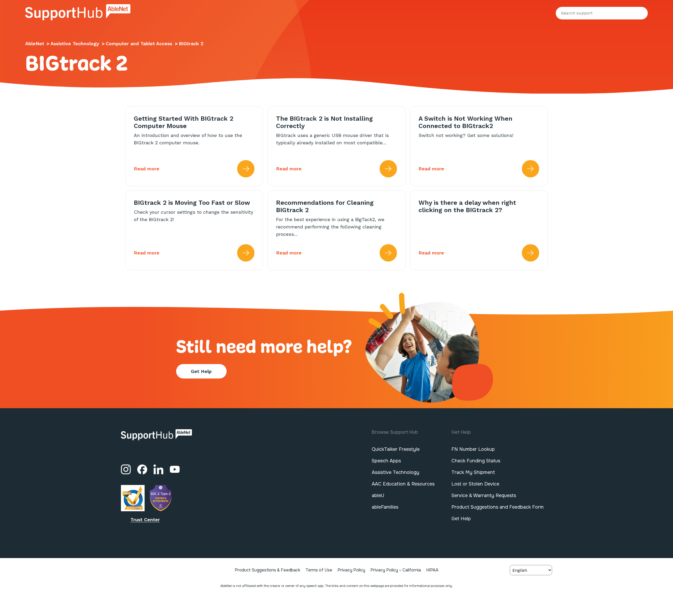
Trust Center (145, 519)
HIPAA (432, 570)
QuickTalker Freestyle (396, 449)
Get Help (201, 371)
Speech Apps (386, 461)
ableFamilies (385, 507)
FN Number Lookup (473, 449)
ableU (378, 495)
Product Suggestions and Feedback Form (497, 507)
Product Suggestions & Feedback (267, 570)
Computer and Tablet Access (140, 43)
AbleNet (34, 43)
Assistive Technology (75, 43)
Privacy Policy (351, 570)
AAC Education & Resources (403, 484)
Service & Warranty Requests (483, 495)
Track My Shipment (473, 472)
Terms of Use (318, 570)
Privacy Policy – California (395, 570)
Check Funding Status (475, 461)
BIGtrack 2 (191, 43)
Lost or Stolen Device (475, 484)
